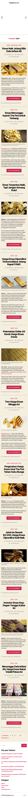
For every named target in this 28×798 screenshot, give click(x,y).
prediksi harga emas (15, 175)
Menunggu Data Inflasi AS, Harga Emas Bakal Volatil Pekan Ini (14, 669)
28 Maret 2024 (20, 54)
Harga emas (10, 501)
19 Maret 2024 (20, 193)
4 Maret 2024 (20, 475)
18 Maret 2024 (20, 267)
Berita (8, 45)
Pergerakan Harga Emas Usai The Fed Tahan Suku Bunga (14, 469)
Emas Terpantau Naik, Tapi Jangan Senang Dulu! (14, 187)
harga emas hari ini (16, 103)
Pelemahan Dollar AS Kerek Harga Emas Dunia (14, 334)
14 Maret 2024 (20, 340)
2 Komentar (15, 123)
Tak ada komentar (15, 56)
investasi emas (6, 175)
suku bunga (18, 249)
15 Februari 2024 (20, 541)
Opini (19, 45)
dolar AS (5, 249)
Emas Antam (14, 45)
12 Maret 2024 (20, 407)
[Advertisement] (14, 20)
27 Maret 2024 (20, 121)
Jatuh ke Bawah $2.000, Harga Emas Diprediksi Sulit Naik (14, 535)
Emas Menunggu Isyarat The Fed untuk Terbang (14, 115)
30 (20, 735)
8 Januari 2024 (20, 675)
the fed (22, 175)
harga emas (6, 522)
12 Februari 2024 (20, 611)
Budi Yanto (11, 54)
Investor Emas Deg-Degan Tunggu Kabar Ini (14, 605)
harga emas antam (7, 103)
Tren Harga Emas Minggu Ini (14, 403)
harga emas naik (11, 249)
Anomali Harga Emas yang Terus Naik (11, 753)
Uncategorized (5, 789)
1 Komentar (14, 269)
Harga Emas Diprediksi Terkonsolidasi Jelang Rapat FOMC (14, 262)
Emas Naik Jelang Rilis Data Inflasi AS (14, 50)
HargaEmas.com (14, 2)
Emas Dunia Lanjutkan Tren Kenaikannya (12, 766)
